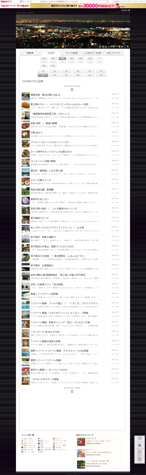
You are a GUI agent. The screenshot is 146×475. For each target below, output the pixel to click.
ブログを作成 (134, 1)
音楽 (41, 445)
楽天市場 (142, 1)
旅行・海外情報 (27, 1)
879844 (124, 10)
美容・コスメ (28, 443)
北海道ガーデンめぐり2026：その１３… (99, 441)
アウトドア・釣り (61, 441)
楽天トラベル (90, 450)
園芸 (41, 452)
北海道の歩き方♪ (91, 438)
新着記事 (139, 455)
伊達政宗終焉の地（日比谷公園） (97, 463)
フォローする (140, 448)
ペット (42, 439)
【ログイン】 (125, 13)
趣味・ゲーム (44, 441)
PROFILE (31, 13)
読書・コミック (45, 447)
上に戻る (139, 462)
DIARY (24, 13)
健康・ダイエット (30, 445)
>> (119, 1)
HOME (18, 13)
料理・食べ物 (28, 449)
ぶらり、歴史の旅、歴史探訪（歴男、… (99, 461)
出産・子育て (28, 439)
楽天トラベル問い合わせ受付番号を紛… (99, 452)
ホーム (140, 441)
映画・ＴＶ (44, 443)
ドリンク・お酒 (29, 452)
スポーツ (58, 439)
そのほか (58, 447)
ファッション (28, 441)
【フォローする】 (115, 13)
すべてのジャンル (61, 449)
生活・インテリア (30, 447)
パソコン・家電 (60, 445)
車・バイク (59, 443)
